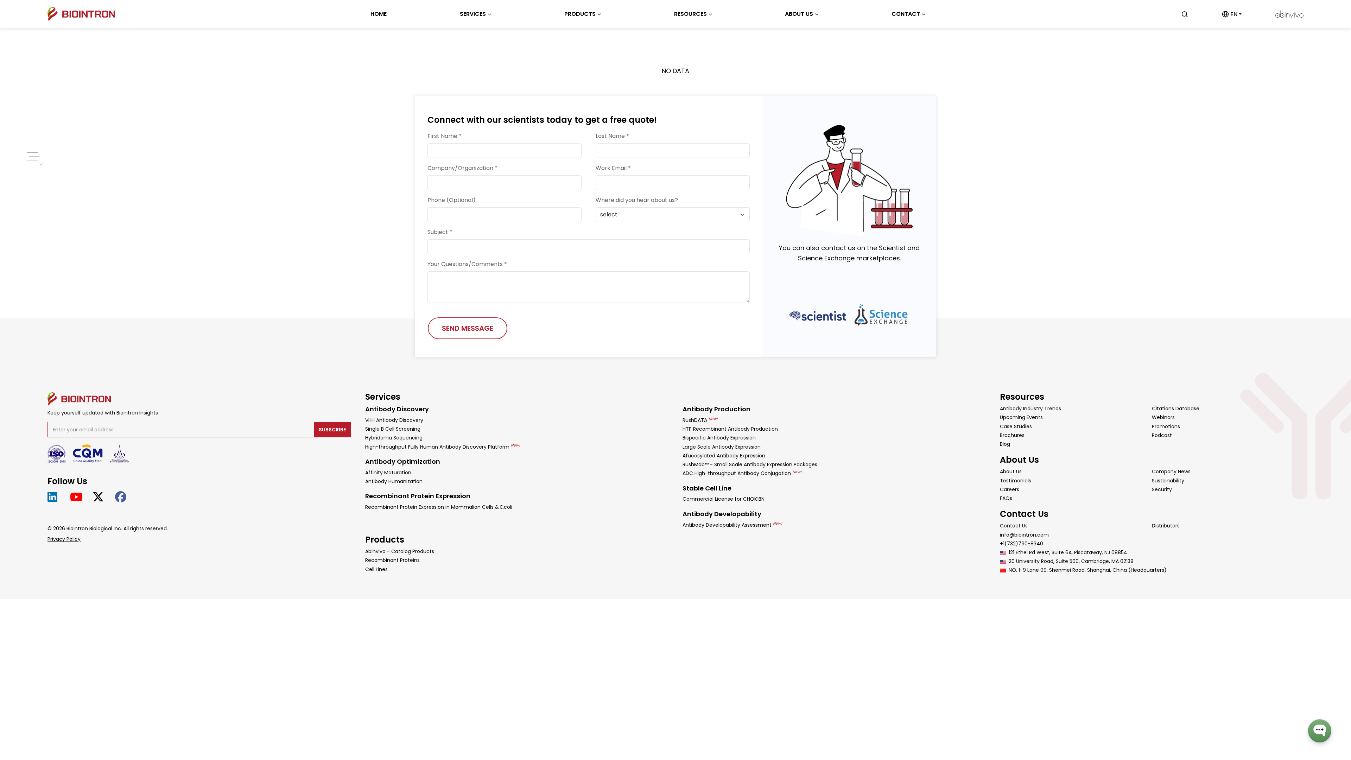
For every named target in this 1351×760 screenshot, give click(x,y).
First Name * (444, 136)
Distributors (1166, 525)
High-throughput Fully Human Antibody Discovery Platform (442, 446)
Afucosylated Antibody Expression (724, 455)
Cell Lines (376, 569)
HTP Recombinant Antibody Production (730, 428)
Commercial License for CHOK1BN (724, 498)
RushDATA (700, 420)
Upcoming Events (1021, 417)
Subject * (439, 232)
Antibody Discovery (397, 409)
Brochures (1012, 435)
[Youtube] (78, 497)
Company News (1171, 471)
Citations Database (1175, 408)
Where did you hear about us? (637, 200)
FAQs (1006, 498)
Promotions (1166, 426)
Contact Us (1014, 525)
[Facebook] (123, 497)
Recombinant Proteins (392, 560)
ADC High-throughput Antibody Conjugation (742, 473)
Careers (1009, 489)
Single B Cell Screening (392, 428)
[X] (100, 497)
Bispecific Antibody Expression (719, 437)
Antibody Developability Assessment (732, 524)
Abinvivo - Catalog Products (399, 551)
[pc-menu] (32, 156)
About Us (1011, 471)
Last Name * (612, 136)
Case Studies (1016, 426)
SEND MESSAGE (467, 328)
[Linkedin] (55, 497)
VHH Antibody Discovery (394, 420)
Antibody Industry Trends (1030, 408)
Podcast (1162, 435)
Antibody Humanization (394, 481)
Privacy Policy (64, 539)
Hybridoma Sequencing (394, 437)
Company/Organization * (462, 168)
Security (1162, 489)
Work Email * (613, 168)
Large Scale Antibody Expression (722, 446)
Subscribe (332, 429)
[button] (1232, 14)
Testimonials (1015, 480)
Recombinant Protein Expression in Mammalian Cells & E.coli (438, 507)
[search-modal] (1184, 14)
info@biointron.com (1024, 534)
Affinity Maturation (388, 472)
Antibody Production (716, 409)
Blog (1005, 444)
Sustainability (1168, 480)
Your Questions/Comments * (467, 264)
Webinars (1163, 417)
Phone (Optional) (451, 200)
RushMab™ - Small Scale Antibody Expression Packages (750, 464)
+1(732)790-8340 (1021, 543)
